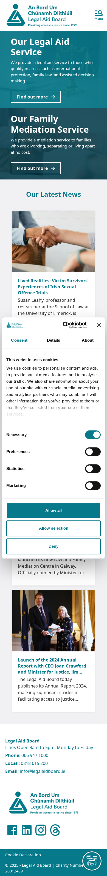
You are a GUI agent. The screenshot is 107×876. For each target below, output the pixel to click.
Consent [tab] (19, 340)
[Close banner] (99, 325)
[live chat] (92, 861)
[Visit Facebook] (12, 830)
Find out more (34, 97)
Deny (53, 546)
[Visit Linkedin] (26, 830)
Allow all (53, 510)
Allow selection (53, 528)
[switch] (93, 451)
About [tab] (88, 340)
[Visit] (40, 830)
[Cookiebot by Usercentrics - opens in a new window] (65, 325)
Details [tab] (53, 340)
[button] (98, 15)
